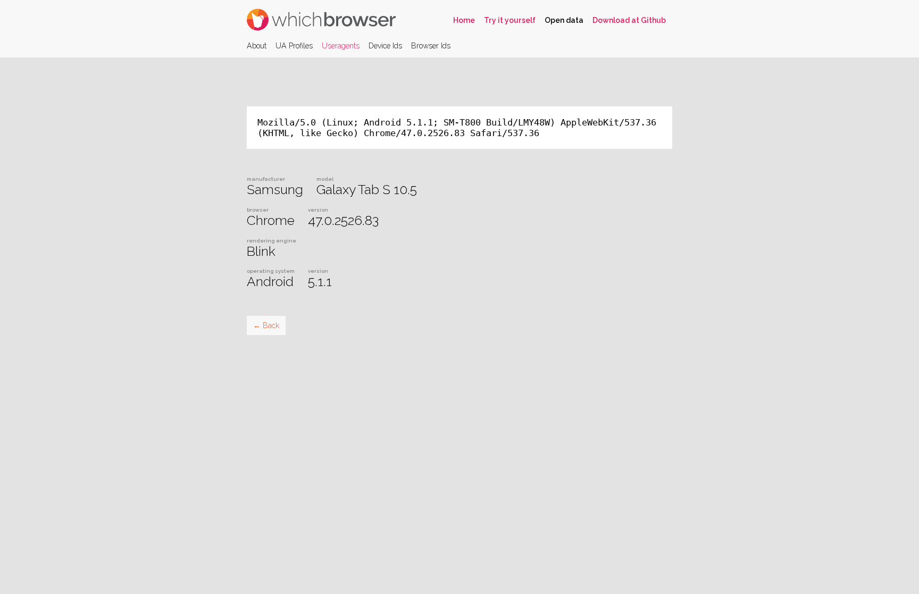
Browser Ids (430, 45)
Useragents (341, 45)
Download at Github (629, 20)
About (256, 45)
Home (464, 20)
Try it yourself (510, 20)
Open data (564, 20)
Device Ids (385, 45)
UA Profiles (294, 45)
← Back (266, 325)
